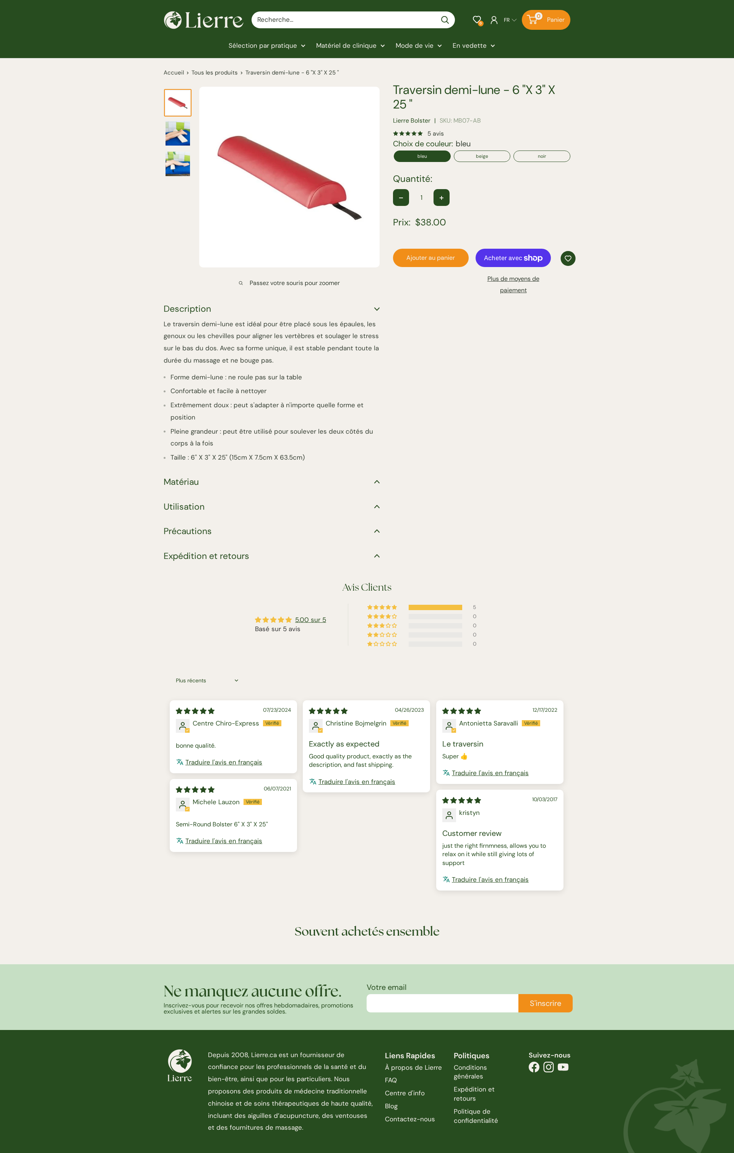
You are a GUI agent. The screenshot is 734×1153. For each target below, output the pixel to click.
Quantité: (412, 179)
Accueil (174, 72)
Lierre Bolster (411, 121)
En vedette (470, 45)
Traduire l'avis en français (223, 762)
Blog (391, 1106)
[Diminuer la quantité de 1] (401, 197)
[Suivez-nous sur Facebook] (534, 1069)
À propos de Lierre (413, 1067)
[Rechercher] (445, 19)
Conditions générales (470, 1072)
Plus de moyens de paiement (513, 285)
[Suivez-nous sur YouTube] (563, 1069)
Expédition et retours (474, 1094)
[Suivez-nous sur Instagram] (548, 1069)
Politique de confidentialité (476, 1116)
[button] (477, 19)
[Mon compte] (494, 20)
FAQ (391, 1080)
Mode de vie (415, 45)
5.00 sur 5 (310, 619)
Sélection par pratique (263, 45)
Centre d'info (405, 1093)
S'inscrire (545, 1003)
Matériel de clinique (346, 45)
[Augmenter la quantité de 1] (442, 197)
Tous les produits (215, 72)
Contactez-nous (410, 1119)
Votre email (386, 987)
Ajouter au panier (430, 258)
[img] (195, 711)
